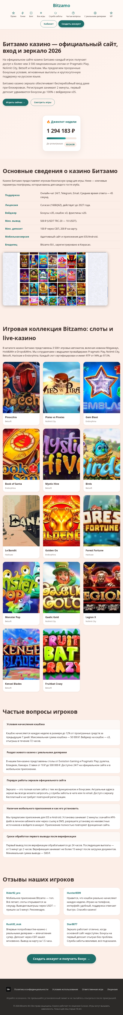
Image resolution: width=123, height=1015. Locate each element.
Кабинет (49, 23)
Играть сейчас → (15, 102)
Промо (13, 16)
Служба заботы (55, 16)
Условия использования (65, 989)
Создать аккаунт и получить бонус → (61, 959)
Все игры (41, 16)
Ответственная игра (92, 989)
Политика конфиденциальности (31, 989)
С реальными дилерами (95, 16)
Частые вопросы (73, 16)
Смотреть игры (42, 102)
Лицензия (112, 989)
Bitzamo (61, 5)
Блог (31, 16)
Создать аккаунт (71, 23)
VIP (111, 16)
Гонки (22, 16)
